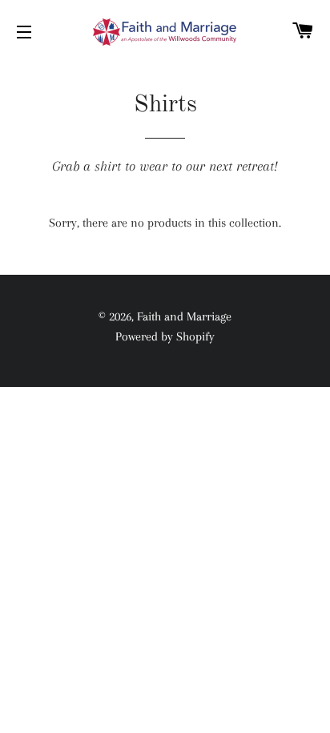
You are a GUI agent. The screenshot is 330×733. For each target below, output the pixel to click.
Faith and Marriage (184, 316)
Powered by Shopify (165, 336)
